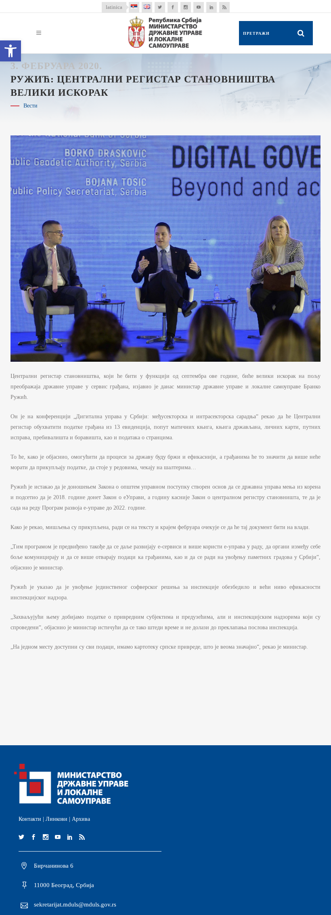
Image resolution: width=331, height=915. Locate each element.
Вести (30, 106)
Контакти (30, 819)
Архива (81, 819)
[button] (10, 50)
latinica (114, 7)
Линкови (56, 819)
